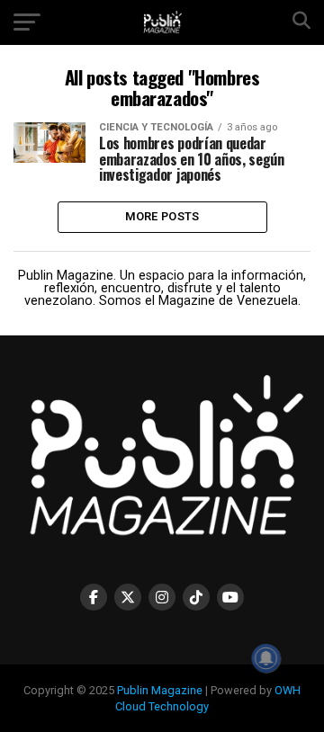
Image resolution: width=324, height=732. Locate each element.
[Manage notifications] (266, 658)
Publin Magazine (159, 690)
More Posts (162, 216)
